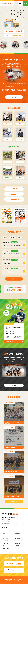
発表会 (19, 237)
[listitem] (14, 244)
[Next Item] (22, 370)
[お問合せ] (25, 3)
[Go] (24, 245)
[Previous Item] (6, 370)
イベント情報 (12, 237)
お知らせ (5, 237)
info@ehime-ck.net (9, 521)
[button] (9, 324)
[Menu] (20, 3)
